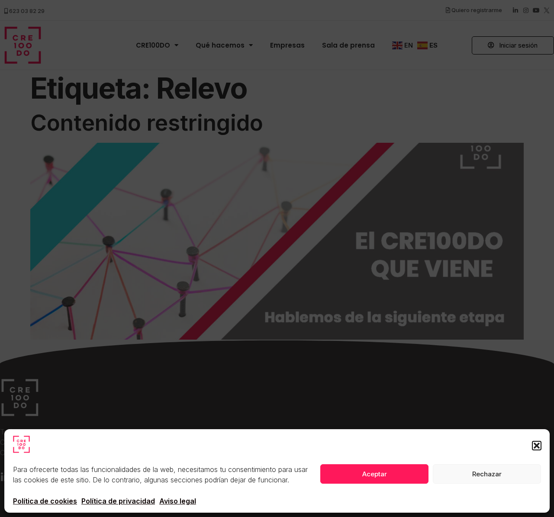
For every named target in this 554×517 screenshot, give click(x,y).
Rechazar (487, 474)
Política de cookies (45, 501)
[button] (536, 445)
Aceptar (374, 474)
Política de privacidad (118, 501)
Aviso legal (177, 501)
